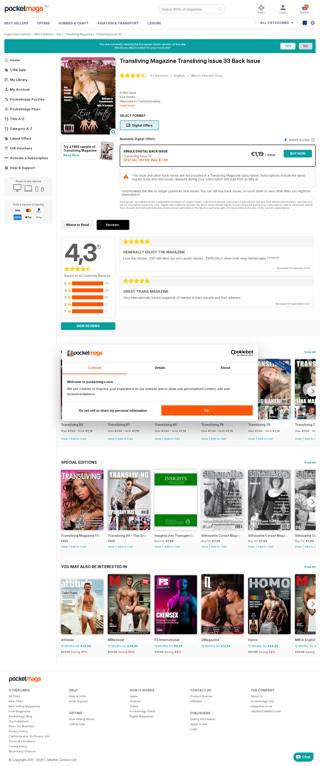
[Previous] (64, 501)
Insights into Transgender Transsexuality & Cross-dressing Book (175, 535)
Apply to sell (198, 724)
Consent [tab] (94, 367)
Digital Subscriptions (17, 34)
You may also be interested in (94, 566)
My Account (20, 89)
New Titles (16, 701)
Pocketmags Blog (20, 716)
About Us (257, 696)
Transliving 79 (212, 424)
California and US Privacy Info (29, 736)
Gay (58, 34)
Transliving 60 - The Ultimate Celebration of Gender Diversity (128, 535)
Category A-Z (21, 129)
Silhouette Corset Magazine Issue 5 (268, 535)
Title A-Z (17, 119)
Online (134, 706)
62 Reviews (159, 75)
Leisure (154, 23)
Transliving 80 (166, 424)
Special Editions (79, 462)
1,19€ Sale (18, 70)
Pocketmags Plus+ (25, 109)
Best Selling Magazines (24, 706)
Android (135, 701)
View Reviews (88, 326)
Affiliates (196, 701)
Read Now (71, 155)
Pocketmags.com (262, 701)
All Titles (14, 696)
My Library (18, 80)
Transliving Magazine (78, 34)
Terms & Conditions (22, 741)
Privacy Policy (18, 731)
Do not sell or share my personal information (113, 410)
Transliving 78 (259, 424)
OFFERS (43, 23)
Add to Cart (78, 438)
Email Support (78, 701)
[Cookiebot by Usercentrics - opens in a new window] (234, 353)
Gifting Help (77, 724)
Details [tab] (160, 367)
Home (15, 60)
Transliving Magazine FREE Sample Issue (81, 535)
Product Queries (201, 696)
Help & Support (22, 168)
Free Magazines (19, 711)
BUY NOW (297, 153)
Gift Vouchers (21, 148)
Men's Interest (43, 34)
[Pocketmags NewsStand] (26, 8)
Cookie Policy (18, 746)
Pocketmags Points (143, 711)
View (64, 438)
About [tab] (225, 367)
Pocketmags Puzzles (27, 99)
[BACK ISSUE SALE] (269, 418)
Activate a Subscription (29, 158)
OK (206, 410)
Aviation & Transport (118, 23)
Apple (134, 696)
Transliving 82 (72, 424)
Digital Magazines (142, 716)
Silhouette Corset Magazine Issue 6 (221, 535)
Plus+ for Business (21, 726)
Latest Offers (21, 138)
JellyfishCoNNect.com (266, 711)
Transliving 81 (118, 424)
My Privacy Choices (22, 751)
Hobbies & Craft (74, 23)
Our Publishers (19, 721)
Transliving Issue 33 (109, 34)
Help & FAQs (77, 696)
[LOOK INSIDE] (88, 133)
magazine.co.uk (261, 706)
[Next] (312, 391)
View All (310, 352)
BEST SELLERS (16, 23)
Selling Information (203, 719)
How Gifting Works (81, 719)
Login (194, 729)
